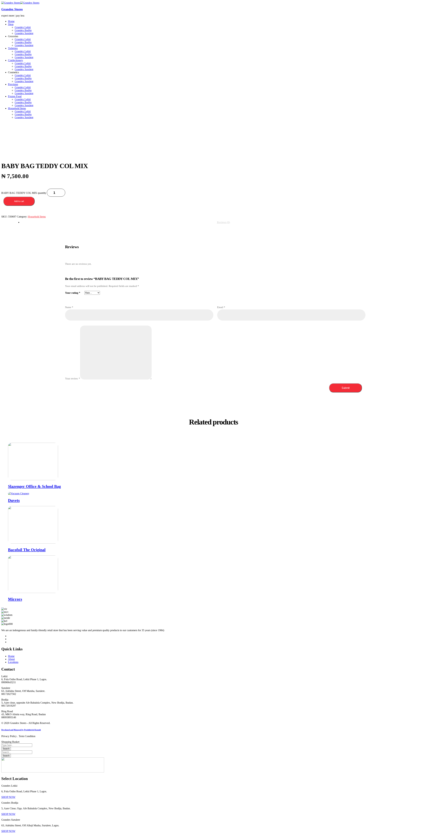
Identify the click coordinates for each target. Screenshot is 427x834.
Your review (72, 378)
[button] (8, 797)
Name (69, 307)
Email (221, 307)
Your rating (72, 292)
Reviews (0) (223, 222)
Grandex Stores (12, 9)
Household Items (37, 216)
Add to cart (19, 201)
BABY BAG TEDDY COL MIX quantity (23, 192)
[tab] (223, 222)
